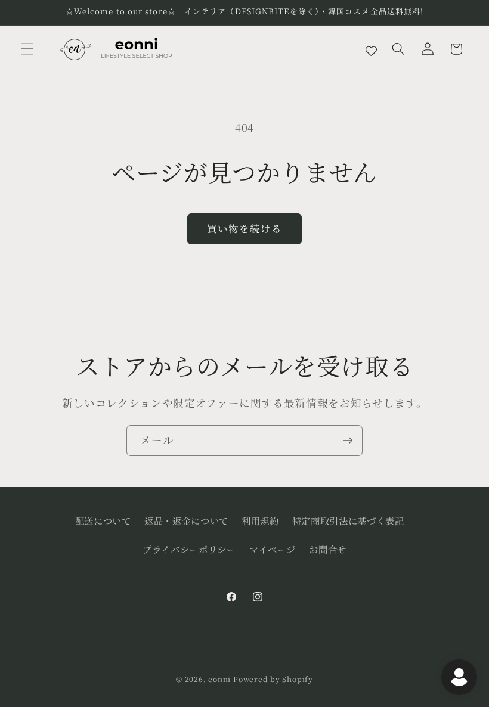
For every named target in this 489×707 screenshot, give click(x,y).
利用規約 (260, 520)
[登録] (347, 440)
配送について (103, 520)
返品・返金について (186, 520)
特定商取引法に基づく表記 (348, 520)
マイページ (272, 549)
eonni (219, 679)
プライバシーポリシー (189, 549)
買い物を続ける (245, 228)
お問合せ (327, 549)
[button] (27, 49)
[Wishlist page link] (371, 49)
